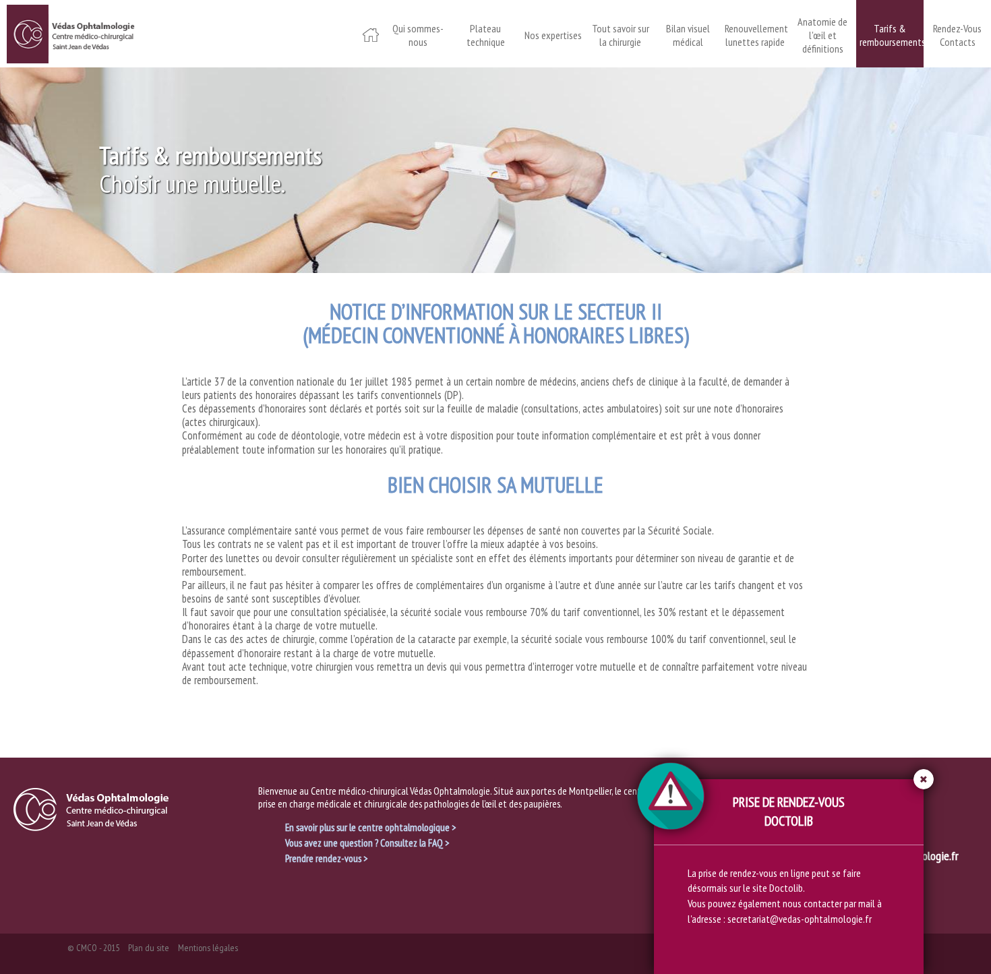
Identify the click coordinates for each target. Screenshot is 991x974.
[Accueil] (71, 31)
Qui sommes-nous (418, 35)
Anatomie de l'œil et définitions (822, 35)
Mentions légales (208, 948)
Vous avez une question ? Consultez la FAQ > (367, 842)
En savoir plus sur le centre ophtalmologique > (370, 827)
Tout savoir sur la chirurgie (620, 35)
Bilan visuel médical (688, 35)
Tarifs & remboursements (890, 35)
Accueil (371, 25)
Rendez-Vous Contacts (957, 35)
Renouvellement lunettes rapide (755, 35)
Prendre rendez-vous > (326, 858)
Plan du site (148, 948)
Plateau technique (486, 35)
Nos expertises (553, 35)
